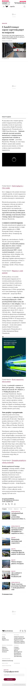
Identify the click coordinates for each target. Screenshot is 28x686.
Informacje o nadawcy (19, 641)
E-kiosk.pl (16, 647)
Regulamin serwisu (18, 639)
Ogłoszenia (4, 648)
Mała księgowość (18, 651)
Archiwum (4, 651)
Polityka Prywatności (19, 636)
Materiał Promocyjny (15, 511)
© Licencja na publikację (8, 498)
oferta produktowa (6, 665)
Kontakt (4, 638)
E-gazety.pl (16, 648)
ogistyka (12, 6)
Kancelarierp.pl (17, 653)
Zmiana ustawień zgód (19, 638)
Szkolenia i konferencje (7, 660)
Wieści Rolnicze (17, 654)
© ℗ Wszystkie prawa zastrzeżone (10, 500)
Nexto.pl (16, 650)
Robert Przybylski (6, 116)
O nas (3, 636)
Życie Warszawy (18, 656)
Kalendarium (17, 663)
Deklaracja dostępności (19, 642)
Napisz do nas (5, 639)
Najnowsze (16, 509)
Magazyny (4, 23)
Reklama (4, 647)
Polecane (10, 509)
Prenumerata (5, 650)
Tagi (21, 509)
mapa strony (5, 663)
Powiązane (4, 509)
